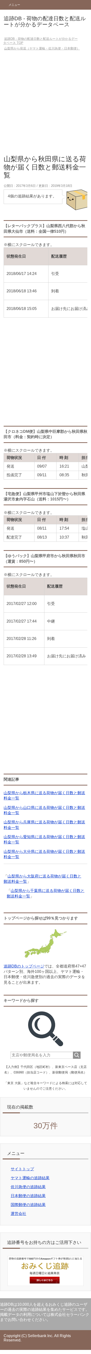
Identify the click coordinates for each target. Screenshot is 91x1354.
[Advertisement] (45, 104)
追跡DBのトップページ (24, 966)
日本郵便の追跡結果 (28, 1196)
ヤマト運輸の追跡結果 (30, 1178)
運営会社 (18, 1214)
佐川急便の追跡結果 (28, 1187)
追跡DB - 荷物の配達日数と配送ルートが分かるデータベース (45, 21)
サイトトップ (22, 1169)
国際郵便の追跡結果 (28, 1205)
